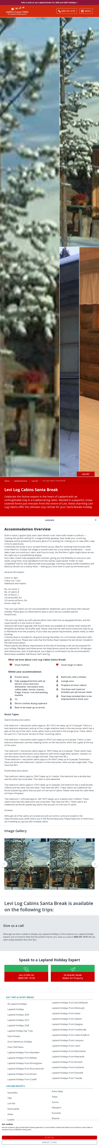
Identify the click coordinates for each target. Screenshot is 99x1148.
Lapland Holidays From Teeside (67, 1078)
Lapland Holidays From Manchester (69, 1051)
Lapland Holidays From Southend (68, 1067)
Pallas (54, 1096)
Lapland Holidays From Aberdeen (23, 1052)
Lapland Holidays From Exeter (66, 1013)
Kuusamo (56, 1113)
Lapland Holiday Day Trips (20, 1030)
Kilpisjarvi (56, 1107)
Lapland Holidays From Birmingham (24, 1063)
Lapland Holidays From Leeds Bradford (70, 1035)
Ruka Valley (57, 1091)
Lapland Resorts (20, 480)
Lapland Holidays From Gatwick (67, 1018)
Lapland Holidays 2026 (18, 1014)
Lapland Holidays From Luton (66, 1045)
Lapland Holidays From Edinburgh (68, 1008)
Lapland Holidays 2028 (18, 1025)
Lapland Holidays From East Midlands (70, 1002)
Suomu (55, 1102)
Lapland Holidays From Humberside (69, 1029)
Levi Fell (35, 480)
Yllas (9, 1098)
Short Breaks (13, 1036)
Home (7, 480)
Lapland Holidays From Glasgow (67, 1024)
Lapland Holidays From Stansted (67, 1072)
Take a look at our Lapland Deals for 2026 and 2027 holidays (48, 2)
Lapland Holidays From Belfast (22, 1057)
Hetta (10, 1114)
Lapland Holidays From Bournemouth (25, 1068)
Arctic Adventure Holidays (19, 1041)
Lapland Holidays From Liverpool (68, 1040)
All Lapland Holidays (17, 1003)
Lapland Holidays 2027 (18, 1020)
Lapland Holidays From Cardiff (21, 1079)
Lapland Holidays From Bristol (21, 1074)
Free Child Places (15, 1047)
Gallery (85, 474)
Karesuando (13, 1108)
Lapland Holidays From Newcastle (68, 1056)
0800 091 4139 (26, 978)
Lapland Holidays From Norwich (67, 1062)
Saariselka (12, 1092)
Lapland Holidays (15, 1009)
